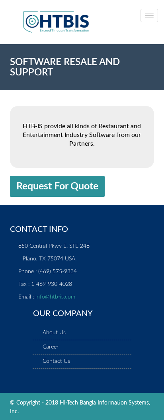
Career (51, 347)
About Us (54, 332)
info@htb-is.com (55, 297)
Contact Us (56, 361)
